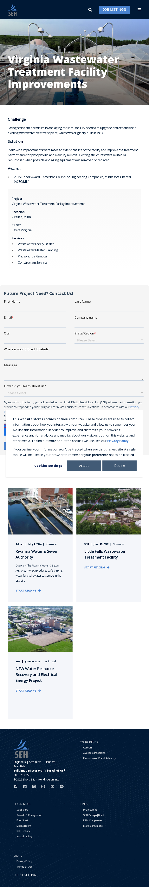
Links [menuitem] (84, 804)
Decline (119, 465)
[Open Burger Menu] (139, 9)
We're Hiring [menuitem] (89, 741)
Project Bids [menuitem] (90, 809)
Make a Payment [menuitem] (93, 825)
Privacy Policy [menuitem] (24, 861)
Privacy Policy (117, 441)
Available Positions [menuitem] (94, 752)
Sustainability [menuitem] (24, 836)
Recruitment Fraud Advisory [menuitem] (99, 758)
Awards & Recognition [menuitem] (29, 815)
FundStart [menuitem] (22, 820)
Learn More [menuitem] (22, 804)
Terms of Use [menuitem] (24, 866)
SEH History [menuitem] (23, 831)
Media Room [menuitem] (23, 825)
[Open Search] (90, 9)
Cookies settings (48, 465)
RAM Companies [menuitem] (92, 820)
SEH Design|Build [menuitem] (93, 815)
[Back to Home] (12, 10)
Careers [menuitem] (88, 747)
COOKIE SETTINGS (25, 875)
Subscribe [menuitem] (22, 809)
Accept (84, 465)
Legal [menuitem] (18, 855)
